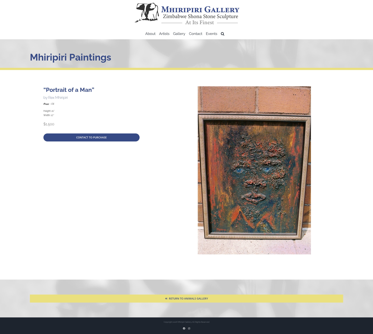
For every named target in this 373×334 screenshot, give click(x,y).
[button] (222, 33)
